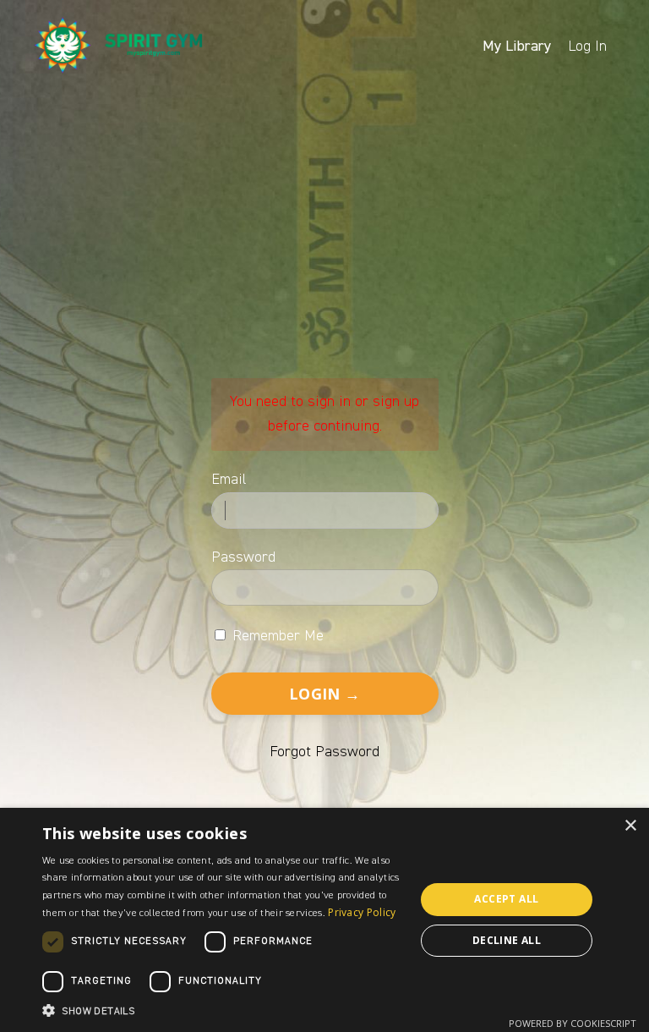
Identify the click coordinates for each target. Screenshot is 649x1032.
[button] (223, 1010)
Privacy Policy (361, 912)
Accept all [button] (506, 899)
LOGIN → (324, 693)
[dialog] (324, 920)
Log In (587, 46)
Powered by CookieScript (572, 1023)
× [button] (630, 826)
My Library (517, 46)
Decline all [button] (506, 940)
